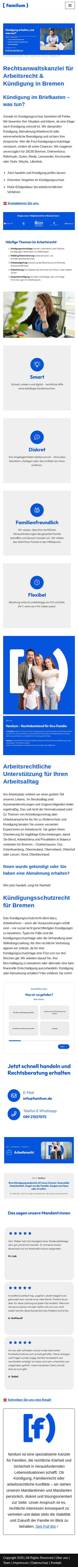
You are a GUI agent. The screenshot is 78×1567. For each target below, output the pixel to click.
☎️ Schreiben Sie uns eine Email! (27, 1399)
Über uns (62, 1557)
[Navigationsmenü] (70, 5)
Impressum (21, 1562)
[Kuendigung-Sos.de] (15, 5)
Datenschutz (39, 1562)
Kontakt (56, 1562)
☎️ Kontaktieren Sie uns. (21, 203)
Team (7, 1562)
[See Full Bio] (57, 1527)
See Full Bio (46, 1526)
